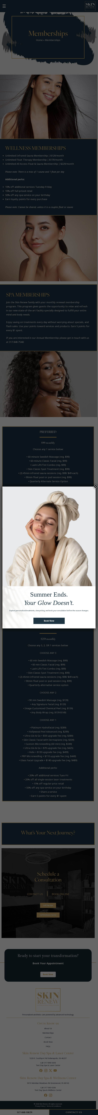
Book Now (49, 620)
